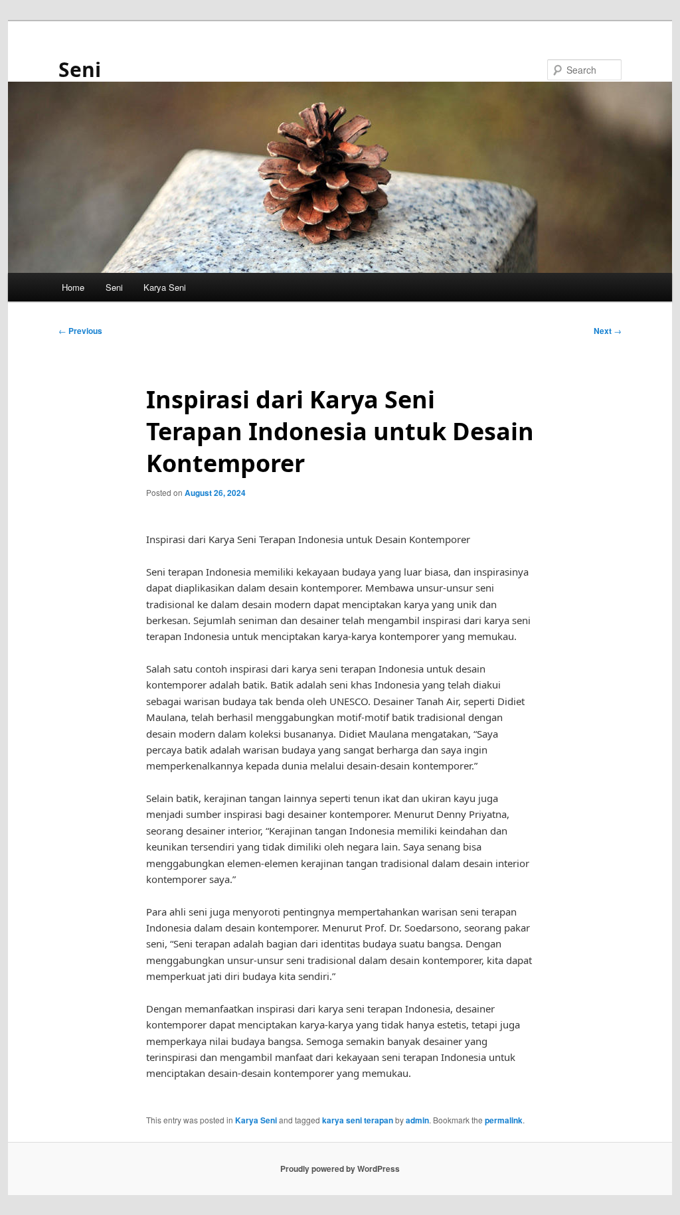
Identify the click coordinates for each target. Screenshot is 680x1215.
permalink (504, 1120)
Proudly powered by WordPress (340, 1168)
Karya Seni (164, 287)
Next (608, 331)
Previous (80, 331)
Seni (79, 69)
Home (73, 287)
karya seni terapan (357, 1120)
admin (417, 1120)
